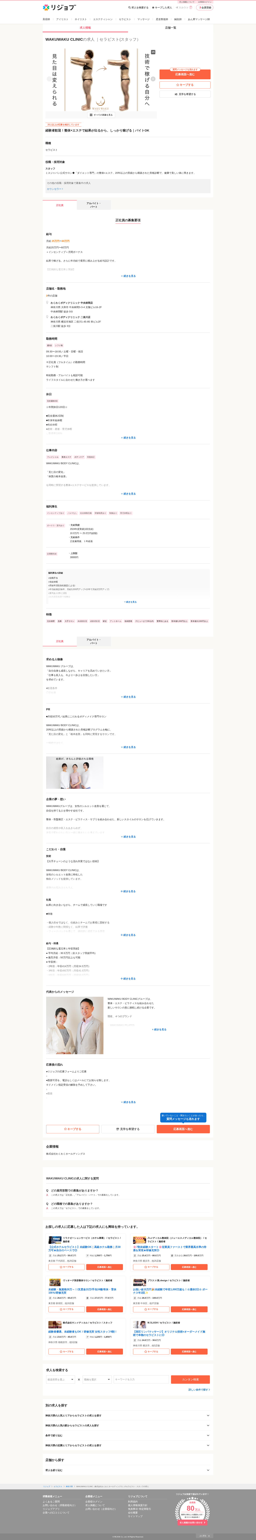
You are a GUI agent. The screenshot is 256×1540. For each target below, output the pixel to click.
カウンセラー (54, 189)
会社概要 (133, 1512)
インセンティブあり (55, 513)
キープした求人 (163, 7)
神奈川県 (69, 1486)
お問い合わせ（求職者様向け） (60, 1505)
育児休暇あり (126, 513)
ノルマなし (72, 513)
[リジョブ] (59, 7)
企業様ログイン (205, 2)
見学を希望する (187, 94)
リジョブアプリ (51, 1509)
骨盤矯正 (91, 457)
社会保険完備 (86, 513)
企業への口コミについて (56, 1512)
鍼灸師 (178, 19)
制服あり (113, 513)
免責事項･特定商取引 (139, 1509)
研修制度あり (100, 513)
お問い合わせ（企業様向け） (101, 1509)
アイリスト (62, 19)
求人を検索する (140, 7)
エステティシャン (103, 19)
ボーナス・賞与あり (55, 525)
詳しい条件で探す (198, 1389)
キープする (187, 84)
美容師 (46, 19)
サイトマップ (135, 1516)
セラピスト (125, 19)
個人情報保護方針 (138, 1505)
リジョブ (46, 1486)
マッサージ (143, 19)
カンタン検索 (190, 1379)
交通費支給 (52, 554)
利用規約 (133, 1501)
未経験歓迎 (82, 621)
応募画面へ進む (185, 72)
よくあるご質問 (51, 1501)
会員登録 (206, 7)
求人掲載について (187, 2)
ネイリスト (81, 19)
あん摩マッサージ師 (199, 19)
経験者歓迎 (95, 621)
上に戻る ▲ (204, 1536)
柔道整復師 (162, 19)
